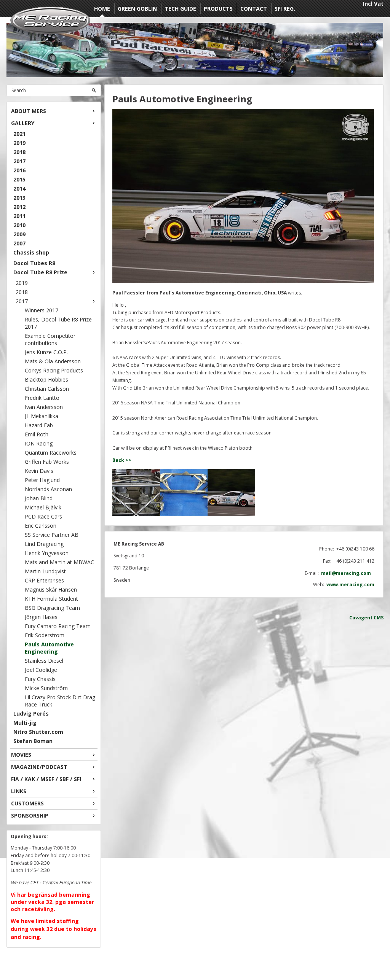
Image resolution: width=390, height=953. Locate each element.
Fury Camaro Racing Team (58, 626)
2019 (19, 142)
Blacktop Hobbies (46, 379)
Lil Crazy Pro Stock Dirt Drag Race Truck (60, 701)
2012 (19, 206)
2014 (19, 188)
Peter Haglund (42, 480)
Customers (27, 803)
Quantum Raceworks (51, 452)
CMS (379, 617)
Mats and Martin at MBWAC (59, 562)
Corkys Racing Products (54, 370)
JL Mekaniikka (41, 416)
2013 (19, 197)
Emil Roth (36, 434)
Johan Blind (39, 498)
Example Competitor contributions (50, 339)
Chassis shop (31, 252)
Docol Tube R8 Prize (40, 272)
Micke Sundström (46, 688)
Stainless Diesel (44, 660)
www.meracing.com (350, 584)
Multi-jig (25, 722)
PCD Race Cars (43, 516)
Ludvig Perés (31, 713)
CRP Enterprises (44, 580)
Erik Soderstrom (44, 635)
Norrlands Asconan (48, 489)
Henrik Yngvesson (47, 553)
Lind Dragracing (44, 543)
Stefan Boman (33, 741)
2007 (19, 243)
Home (102, 8)
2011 (19, 216)
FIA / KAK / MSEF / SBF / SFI (46, 779)
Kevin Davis (39, 470)
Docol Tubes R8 (34, 263)
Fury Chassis (40, 679)
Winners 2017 (41, 310)
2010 (19, 225)
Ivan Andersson (44, 406)
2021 (19, 133)
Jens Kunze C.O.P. (46, 352)
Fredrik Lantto (42, 397)
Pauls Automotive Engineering (49, 648)
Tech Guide (180, 8)
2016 (19, 170)
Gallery (22, 123)
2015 (19, 179)
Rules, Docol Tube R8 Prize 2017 (58, 323)
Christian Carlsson (47, 388)
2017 (19, 161)
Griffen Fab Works (47, 461)
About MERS (28, 111)
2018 (19, 152)
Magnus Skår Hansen (51, 589)
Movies (21, 754)
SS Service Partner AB (51, 534)
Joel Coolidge (41, 669)
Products (218, 8)
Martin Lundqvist (45, 571)
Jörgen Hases (41, 616)
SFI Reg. (285, 8)
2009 (19, 234)
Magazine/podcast (39, 766)
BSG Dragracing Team (52, 607)
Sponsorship (29, 815)
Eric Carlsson (40, 525)
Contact (253, 8)
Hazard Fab (39, 425)
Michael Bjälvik (43, 507)
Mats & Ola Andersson (53, 361)
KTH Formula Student (51, 598)
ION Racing (39, 443)
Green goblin (137, 8)
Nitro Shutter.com (38, 731)
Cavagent (360, 617)
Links (18, 791)
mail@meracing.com (347, 573)
